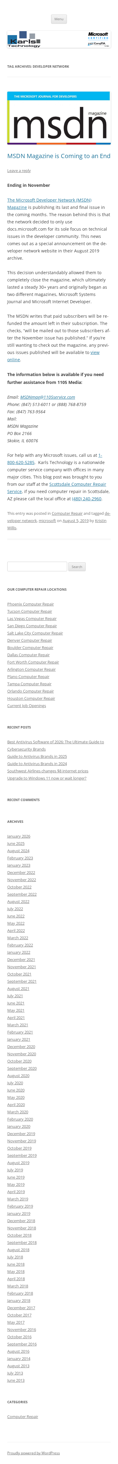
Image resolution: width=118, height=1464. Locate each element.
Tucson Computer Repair (29, 611)
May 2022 (16, 923)
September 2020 (22, 1068)
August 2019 (18, 1162)
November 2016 (21, 1329)
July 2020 (15, 1083)
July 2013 (15, 1373)
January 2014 (18, 1358)
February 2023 (20, 858)
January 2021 (18, 1039)
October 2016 (19, 1336)
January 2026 (18, 836)
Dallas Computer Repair (28, 654)
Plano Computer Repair (28, 676)
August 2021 (18, 988)
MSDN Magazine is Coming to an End (58, 156)
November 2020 (21, 1054)
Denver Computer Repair (29, 640)
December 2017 (21, 1307)
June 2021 (16, 1003)
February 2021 (20, 1032)
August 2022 (18, 901)
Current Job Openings (26, 705)
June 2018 (16, 1264)
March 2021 (17, 1024)
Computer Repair (67, 513)
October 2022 (19, 887)
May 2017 (16, 1322)
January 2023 (18, 865)
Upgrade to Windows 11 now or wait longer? (47, 778)
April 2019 (16, 1191)
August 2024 (18, 850)
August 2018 (18, 1249)
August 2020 (18, 1075)
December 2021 (21, 959)
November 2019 (21, 1141)
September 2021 (22, 981)
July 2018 (15, 1257)
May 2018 (16, 1271)
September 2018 (22, 1242)
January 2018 (18, 1300)
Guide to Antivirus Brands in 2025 (37, 756)
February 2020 (20, 1119)
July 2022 (15, 908)
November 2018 (21, 1228)
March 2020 (17, 1112)
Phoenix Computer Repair (30, 604)
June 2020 (16, 1090)
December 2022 (21, 872)
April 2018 (16, 1278)
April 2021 (16, 1017)
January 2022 (18, 952)
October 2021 (19, 974)
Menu (59, 19)
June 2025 (16, 843)
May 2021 (16, 1010)
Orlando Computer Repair (30, 691)
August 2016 (18, 1351)
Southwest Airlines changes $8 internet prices (47, 771)
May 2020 (16, 1097)
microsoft (47, 520)
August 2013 (18, 1365)
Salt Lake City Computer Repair (35, 633)
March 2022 (17, 937)
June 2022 (16, 916)
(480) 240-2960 (86, 499)
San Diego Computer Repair (32, 625)
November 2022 (21, 879)
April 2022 (16, 930)
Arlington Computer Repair (31, 669)
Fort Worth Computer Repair (33, 662)
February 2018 (20, 1293)
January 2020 (18, 1126)
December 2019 (21, 1133)
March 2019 (17, 1199)
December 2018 (21, 1220)
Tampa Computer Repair (29, 684)
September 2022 (22, 894)
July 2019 (15, 1170)
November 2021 (21, 966)
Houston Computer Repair (31, 698)
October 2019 (19, 1148)
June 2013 (16, 1380)
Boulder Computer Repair (30, 647)
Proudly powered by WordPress (33, 1453)
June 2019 (16, 1177)
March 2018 (17, 1286)
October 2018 (19, 1235)
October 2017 (19, 1315)
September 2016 (22, 1344)
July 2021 (15, 995)
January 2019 (18, 1213)
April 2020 (16, 1104)
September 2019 (22, 1155)
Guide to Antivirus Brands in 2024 (37, 763)
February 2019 (20, 1206)
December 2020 (21, 1046)
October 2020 (19, 1061)
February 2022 (20, 945)
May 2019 (16, 1184)
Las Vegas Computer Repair (32, 618)
